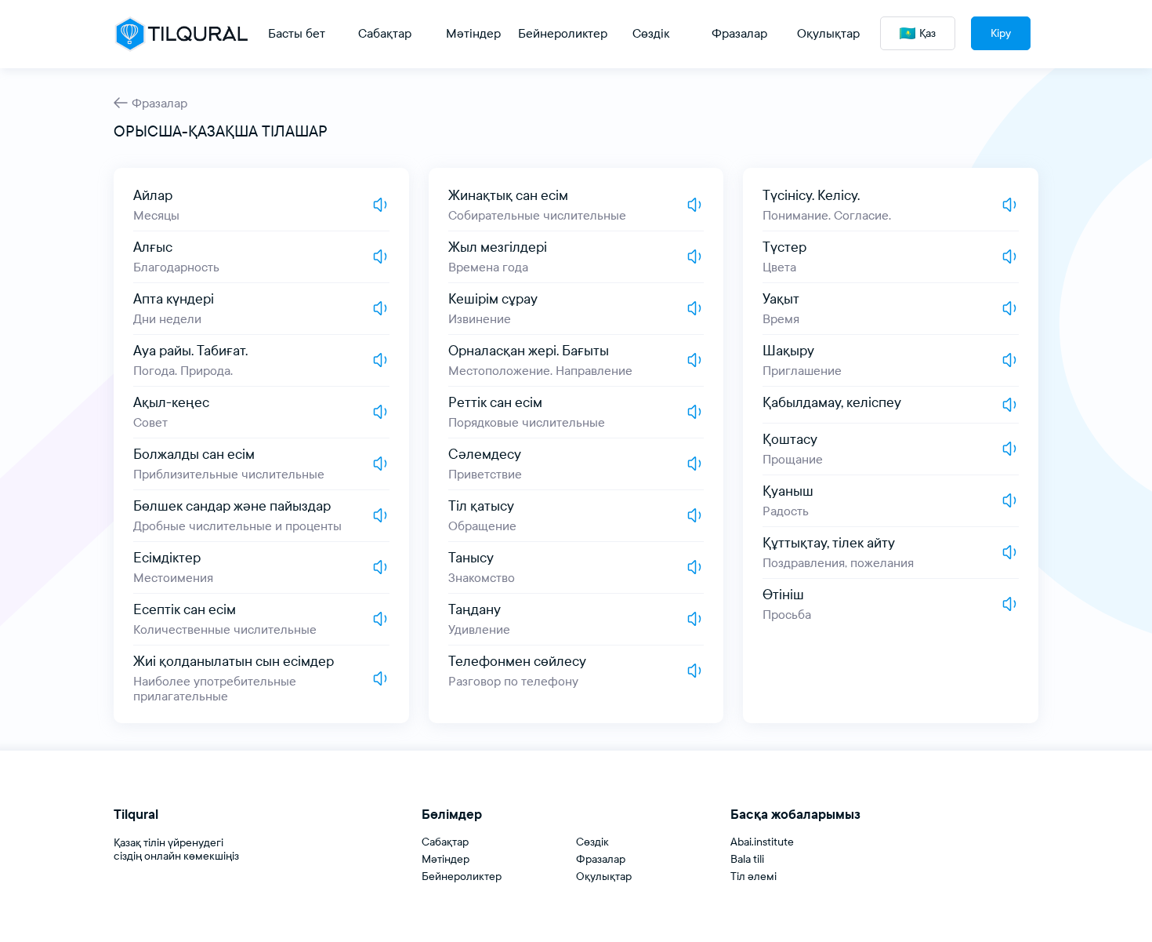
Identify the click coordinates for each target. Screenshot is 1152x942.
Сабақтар (445, 842)
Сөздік (592, 842)
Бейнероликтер (462, 876)
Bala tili (747, 859)
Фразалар (159, 103)
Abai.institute (762, 842)
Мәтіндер (445, 859)
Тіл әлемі (753, 876)
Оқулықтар (604, 876)
